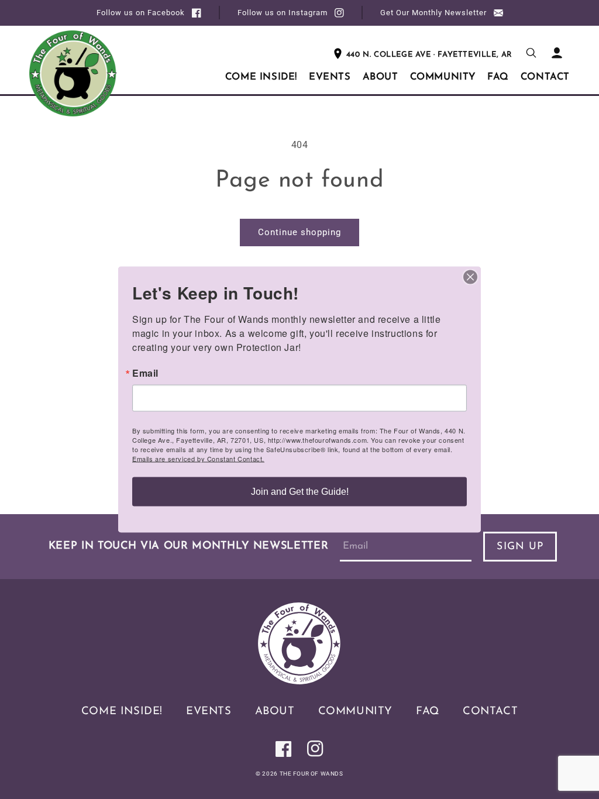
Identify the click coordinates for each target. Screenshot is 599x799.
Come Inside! (122, 711)
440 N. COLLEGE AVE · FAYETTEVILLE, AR (429, 54)
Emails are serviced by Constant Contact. (198, 458)
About (275, 711)
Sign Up (520, 547)
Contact (490, 711)
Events (209, 711)
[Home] (299, 681)
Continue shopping (299, 232)
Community (355, 711)
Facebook (141, 12)
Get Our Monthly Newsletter (433, 12)
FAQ (427, 711)
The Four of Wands (311, 773)
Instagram (282, 12)
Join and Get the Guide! (300, 492)
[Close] (470, 277)
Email (145, 373)
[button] (531, 53)
